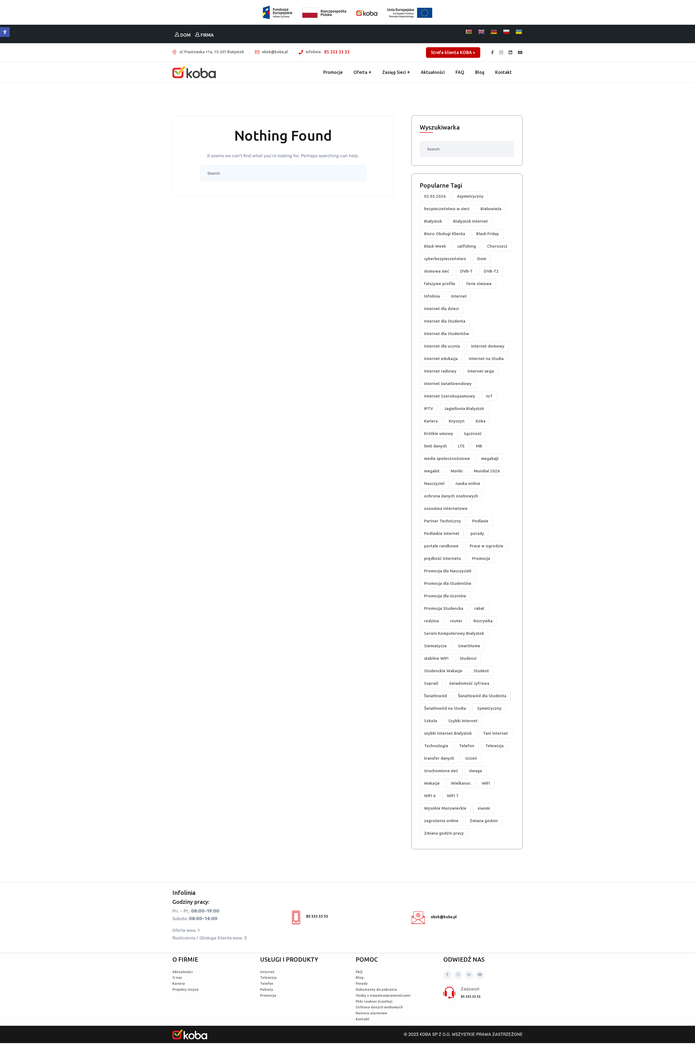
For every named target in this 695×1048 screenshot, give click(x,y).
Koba (480, 421)
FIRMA (207, 35)
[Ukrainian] (519, 32)
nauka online (468, 483)
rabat (479, 608)
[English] (481, 32)
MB (479, 446)
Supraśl (431, 683)
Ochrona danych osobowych (379, 1007)
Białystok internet (470, 221)
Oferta (360, 72)
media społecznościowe (447, 458)
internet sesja (480, 371)
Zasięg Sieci (394, 72)
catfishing (466, 246)
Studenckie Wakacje (443, 670)
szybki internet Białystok (448, 733)
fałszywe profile (439, 283)
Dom (481, 258)
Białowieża (491, 208)
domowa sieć (436, 271)
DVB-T (466, 271)
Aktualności (433, 72)
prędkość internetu (442, 558)
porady (477, 533)
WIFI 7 (453, 795)
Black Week (435, 246)
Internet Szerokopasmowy (449, 396)
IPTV (428, 408)
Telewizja (494, 745)
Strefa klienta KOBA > (453, 52)
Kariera (431, 421)
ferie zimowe (479, 283)
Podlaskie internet (441, 533)
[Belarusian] (469, 32)
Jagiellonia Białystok (464, 408)
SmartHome (469, 645)
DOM (185, 35)
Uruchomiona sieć (441, 770)
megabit (432, 471)
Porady (362, 983)
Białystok (433, 221)
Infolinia (432, 296)
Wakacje (432, 783)
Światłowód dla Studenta (482, 695)
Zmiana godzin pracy (444, 833)
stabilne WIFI (436, 658)
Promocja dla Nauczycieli (447, 571)
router (456, 620)
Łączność (473, 433)
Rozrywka (482, 620)
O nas (177, 977)
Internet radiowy (440, 371)
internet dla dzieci (441, 308)
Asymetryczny (470, 196)
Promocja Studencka (443, 608)
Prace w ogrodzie (486, 546)
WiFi (486, 783)
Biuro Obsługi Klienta (444, 233)
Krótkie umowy (438, 433)
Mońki (457, 471)
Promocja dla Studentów (447, 583)
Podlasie (480, 521)
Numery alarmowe (371, 1013)
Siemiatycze (435, 645)
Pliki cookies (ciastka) (374, 1001)
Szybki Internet (463, 720)
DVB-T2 (491, 271)
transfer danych (439, 758)
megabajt (490, 458)
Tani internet (495, 733)
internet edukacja (441, 358)
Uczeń (471, 758)
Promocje (333, 72)
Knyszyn (457, 421)
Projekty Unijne (185, 989)
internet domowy (487, 346)
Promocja (481, 558)
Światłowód (435, 695)
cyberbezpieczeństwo (445, 258)
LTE (461, 446)
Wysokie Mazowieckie (445, 808)
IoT (489, 396)
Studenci (468, 658)
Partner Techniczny (442, 521)
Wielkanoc (461, 783)
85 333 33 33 (336, 51)
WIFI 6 (430, 795)
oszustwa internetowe (445, 508)
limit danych (435, 446)
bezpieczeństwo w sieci (446, 208)
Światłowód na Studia (445, 708)
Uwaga (475, 770)
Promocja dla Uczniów (445, 596)
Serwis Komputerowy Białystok (454, 633)
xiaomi (484, 808)
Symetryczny (489, 708)
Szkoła (430, 720)
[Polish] (506, 32)
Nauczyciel (434, 483)
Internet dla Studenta (444, 321)
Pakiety (266, 989)
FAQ (460, 72)
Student (481, 670)
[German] (494, 32)
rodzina (431, 620)
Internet (459, 296)
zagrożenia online (441, 820)
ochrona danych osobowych (451, 496)
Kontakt (503, 72)
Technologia (436, 745)
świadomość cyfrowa (469, 683)
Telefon (466, 745)
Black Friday (487, 233)
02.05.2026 (435, 196)
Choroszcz (497, 246)
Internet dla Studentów (446, 333)
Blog (479, 72)
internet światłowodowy (448, 383)
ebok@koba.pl (444, 917)
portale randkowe (441, 546)
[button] (5, 32)
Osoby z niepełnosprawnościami (383, 995)
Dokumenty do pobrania (376, 989)
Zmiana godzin (484, 820)
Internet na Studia (486, 358)
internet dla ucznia (442, 346)
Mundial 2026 (487, 471)
